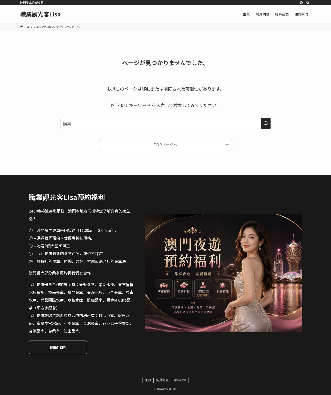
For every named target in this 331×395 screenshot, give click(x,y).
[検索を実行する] (266, 123)
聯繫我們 (58, 347)
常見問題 (162, 380)
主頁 (148, 380)
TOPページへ (165, 144)
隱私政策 (180, 380)
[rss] (301, 2)
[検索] (308, 2)
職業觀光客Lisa (40, 14)
